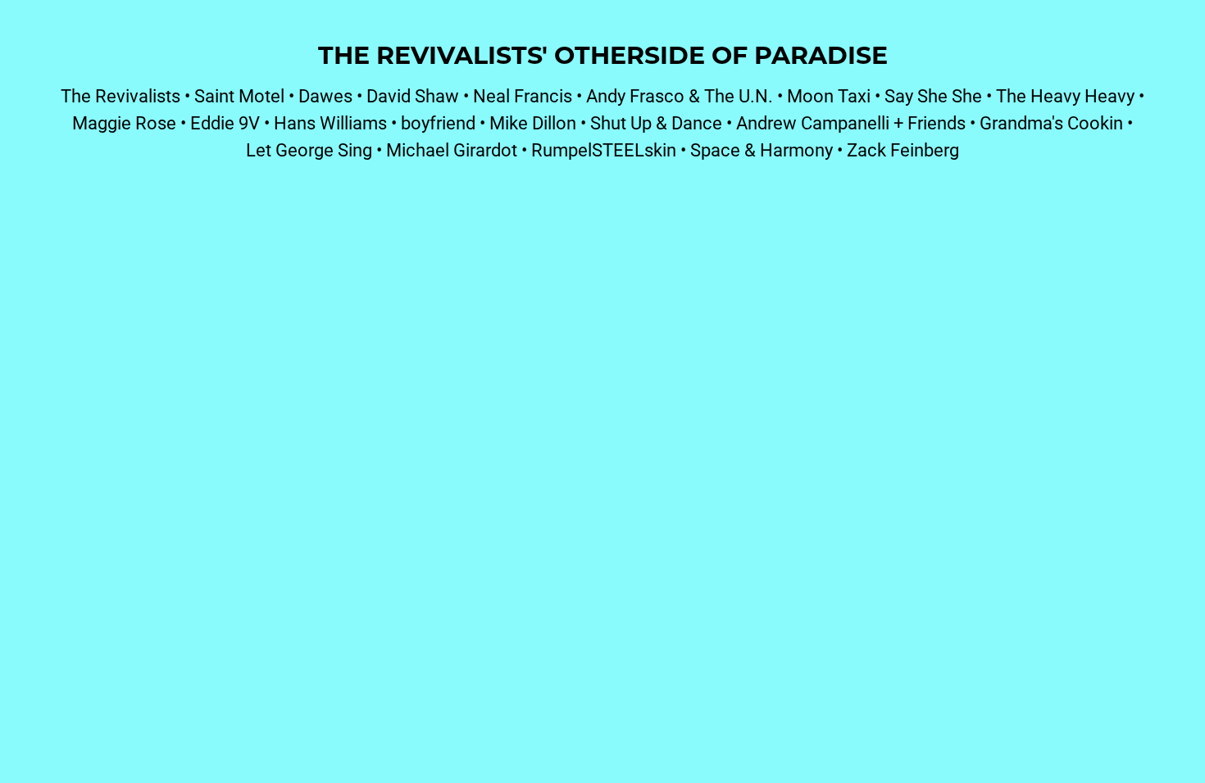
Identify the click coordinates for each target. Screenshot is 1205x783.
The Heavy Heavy (1065, 95)
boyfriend (438, 122)
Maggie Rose (124, 122)
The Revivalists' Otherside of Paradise (603, 54)
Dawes (325, 95)
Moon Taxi (829, 95)
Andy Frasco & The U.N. (679, 95)
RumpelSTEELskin (603, 149)
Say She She (933, 95)
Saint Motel (239, 95)
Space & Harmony (761, 149)
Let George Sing (309, 149)
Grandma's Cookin (1051, 122)
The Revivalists (120, 95)
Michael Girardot (451, 149)
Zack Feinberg (903, 149)
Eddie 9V (225, 122)
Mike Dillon (532, 122)
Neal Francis (522, 95)
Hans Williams (330, 122)
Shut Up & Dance (656, 122)
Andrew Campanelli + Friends (851, 122)
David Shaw (412, 95)
